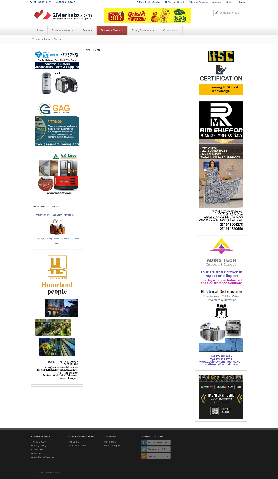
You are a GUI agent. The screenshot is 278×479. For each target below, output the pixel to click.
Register (230, 2)
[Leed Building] (57, 174)
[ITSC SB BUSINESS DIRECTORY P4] (221, 72)
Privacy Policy (38, 445)
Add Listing (73, 441)
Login (242, 2)
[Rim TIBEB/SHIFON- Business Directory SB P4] (221, 166)
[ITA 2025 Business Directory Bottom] (221, 397)
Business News (61, 30)
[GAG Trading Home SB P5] (57, 123)
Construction (170, 30)
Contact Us (37, 449)
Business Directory (112, 30)
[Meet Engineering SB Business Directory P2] (57, 72)
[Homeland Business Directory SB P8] (57, 317)
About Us (36, 453)
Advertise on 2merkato (43, 457)
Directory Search (175, 2)
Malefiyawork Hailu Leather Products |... (57, 214)
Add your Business (198, 2)
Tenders (87, 30)
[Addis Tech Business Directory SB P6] (221, 303)
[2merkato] (65, 15)
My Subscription (112, 445)
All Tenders (110, 441)
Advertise (217, 2)
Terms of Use (38, 441)
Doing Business (141, 30)
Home (39, 30)
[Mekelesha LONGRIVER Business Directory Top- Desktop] (147, 15)
